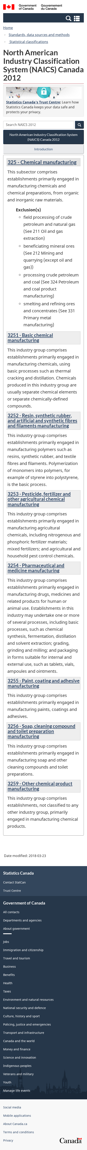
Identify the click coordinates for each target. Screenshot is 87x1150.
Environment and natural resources (28, 1000)
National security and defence (24, 1008)
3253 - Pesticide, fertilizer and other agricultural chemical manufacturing (39, 499)
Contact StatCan (14, 882)
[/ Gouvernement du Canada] (32, 7)
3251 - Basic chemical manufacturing (30, 337)
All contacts (11, 912)
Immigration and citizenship (23, 950)
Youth (7, 1082)
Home (8, 27)
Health (7, 983)
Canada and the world (19, 1041)
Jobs (6, 942)
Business (9, 966)
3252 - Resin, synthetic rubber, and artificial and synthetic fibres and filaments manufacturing (42, 420)
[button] (44, 18)
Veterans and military (18, 1074)
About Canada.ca (15, 1124)
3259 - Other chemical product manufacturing (40, 786)
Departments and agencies (22, 920)
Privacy (8, 1140)
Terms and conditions (18, 1132)
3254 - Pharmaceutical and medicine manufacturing (36, 567)
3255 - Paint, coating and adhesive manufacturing (44, 683)
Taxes (7, 991)
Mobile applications (17, 1116)
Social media (12, 1107)
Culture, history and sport (21, 1016)
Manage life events (16, 1091)
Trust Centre (12, 891)
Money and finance (16, 1049)
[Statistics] (44, 93)
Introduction (43, 149)
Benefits (9, 975)
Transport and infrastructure (23, 1033)
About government (16, 929)
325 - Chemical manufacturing (42, 162)
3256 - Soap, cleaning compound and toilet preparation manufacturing (41, 731)
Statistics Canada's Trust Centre (33, 102)
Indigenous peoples (17, 1066)
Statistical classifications (28, 41)
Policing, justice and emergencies (27, 1024)
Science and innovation (19, 1057)
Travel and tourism (16, 958)
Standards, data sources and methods (39, 34)
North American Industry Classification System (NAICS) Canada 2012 (43, 137)
